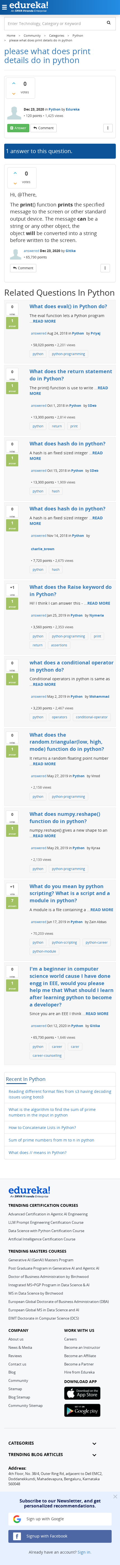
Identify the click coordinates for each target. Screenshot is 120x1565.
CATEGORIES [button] (21, 1443)
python (38, 354)
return (57, 426)
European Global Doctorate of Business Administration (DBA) (58, 1301)
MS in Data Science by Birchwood (35, 1293)
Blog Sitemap (19, 1397)
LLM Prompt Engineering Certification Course (45, 1222)
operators (59, 717)
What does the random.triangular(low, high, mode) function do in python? (67, 741)
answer (20, 128)
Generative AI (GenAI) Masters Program (40, 1259)
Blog (12, 1372)
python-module (44, 951)
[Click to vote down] (13, 93)
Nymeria (96, 615)
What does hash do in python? (67, 443)
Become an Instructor (82, 1347)
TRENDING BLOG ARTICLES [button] (35, 1454)
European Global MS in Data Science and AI (43, 1309)
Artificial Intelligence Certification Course (41, 1239)
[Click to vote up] (13, 83)
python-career (97, 942)
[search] (109, 22)
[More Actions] (108, 128)
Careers (70, 1339)
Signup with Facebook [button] (46, 1536)
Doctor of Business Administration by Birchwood (48, 1276)
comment (46, 128)
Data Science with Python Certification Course (46, 1230)
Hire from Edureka (79, 1372)
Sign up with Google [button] (44, 1518)
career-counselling (47, 1055)
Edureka (73, 109)
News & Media (20, 1347)
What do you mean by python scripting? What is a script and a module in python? (70, 893)
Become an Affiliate (80, 1355)
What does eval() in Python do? (68, 306)
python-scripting (64, 942)
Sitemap (15, 1388)
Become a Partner (79, 1364)
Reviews (15, 1355)
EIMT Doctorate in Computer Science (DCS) (43, 1318)
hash (55, 491)
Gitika (71, 250)
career (57, 1046)
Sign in (84, 1552)
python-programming (68, 354)
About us (15, 1339)
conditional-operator (92, 717)
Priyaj (95, 333)
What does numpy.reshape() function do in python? (65, 817)
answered (31, 250)
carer (75, 1046)
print (74, 426)
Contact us (17, 1364)
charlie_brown (42, 549)
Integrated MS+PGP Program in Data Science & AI (49, 1284)
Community (18, 1380)
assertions (59, 645)
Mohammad (99, 696)
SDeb (92, 405)
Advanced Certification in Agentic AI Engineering (48, 1214)
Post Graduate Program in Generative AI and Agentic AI (53, 1268)
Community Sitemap (25, 1405)
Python (55, 109)
